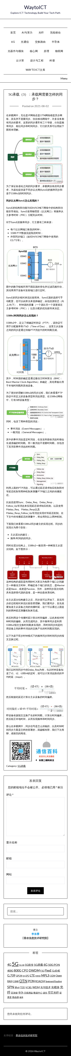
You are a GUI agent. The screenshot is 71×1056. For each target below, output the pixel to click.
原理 (46, 51)
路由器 (15, 997)
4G (9, 964)
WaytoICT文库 (35, 69)
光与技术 (45, 987)
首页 (13, 32)
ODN (52, 975)
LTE (32, 975)
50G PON (54, 964)
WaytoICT (35, 7)
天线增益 (28, 992)
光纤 (41, 32)
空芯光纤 (53, 992)
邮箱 (9, 858)
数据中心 (37, 992)
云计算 (20, 60)
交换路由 (40, 41)
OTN (23, 981)
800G (17, 970)
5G (15, 964)
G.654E (56, 970)
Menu (64, 23)
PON (31, 981)
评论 (9, 794)
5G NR (21, 965)
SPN (10, 987)
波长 (45, 992)
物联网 (59, 51)
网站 (9, 874)
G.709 (11, 975)
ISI (24, 976)
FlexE (48, 970)
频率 (21, 997)
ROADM (40, 981)
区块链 (14, 992)
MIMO (38, 976)
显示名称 (11, 842)
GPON (19, 975)
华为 (20, 992)
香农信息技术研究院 (26, 1035)
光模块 (55, 987)
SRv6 (17, 987)
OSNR (16, 981)
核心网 (34, 51)
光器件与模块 (16, 51)
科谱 (52, 60)
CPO (25, 970)
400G (10, 970)
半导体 (56, 41)
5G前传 (29, 964)
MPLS (45, 975)
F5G (42, 970)
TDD (22, 987)
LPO (27, 975)
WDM (36, 987)
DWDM (34, 970)
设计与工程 (37, 60)
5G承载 (22, 765)
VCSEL (29, 987)
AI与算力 (27, 32)
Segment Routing (53, 981)
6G (13, 41)
